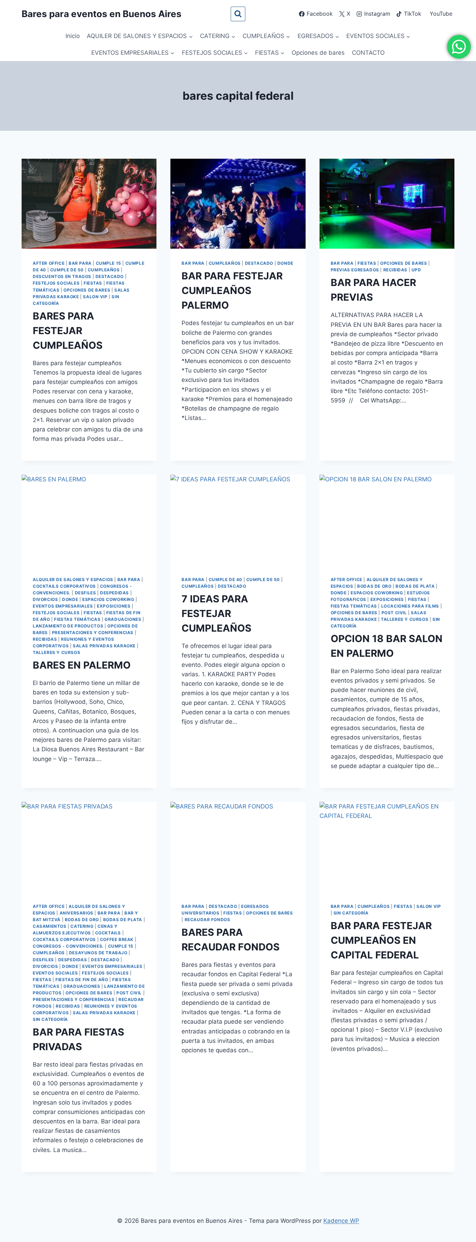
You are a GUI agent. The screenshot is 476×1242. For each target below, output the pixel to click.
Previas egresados (355, 269)
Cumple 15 (108, 263)
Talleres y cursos (56, 652)
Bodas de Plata (415, 586)
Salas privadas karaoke (104, 645)
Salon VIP (95, 296)
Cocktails (108, 932)
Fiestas (93, 283)
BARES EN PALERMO (82, 665)
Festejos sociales (56, 283)
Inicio (73, 35)
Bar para (80, 263)
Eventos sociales (55, 973)
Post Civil (394, 612)
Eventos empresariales (63, 606)
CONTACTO (368, 52)
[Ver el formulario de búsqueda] (238, 14)
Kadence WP (341, 1220)
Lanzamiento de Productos (68, 625)
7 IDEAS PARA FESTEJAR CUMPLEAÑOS (216, 613)
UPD (416, 269)
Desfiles (85, 592)
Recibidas (395, 269)
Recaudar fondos (207, 919)
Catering (81, 926)
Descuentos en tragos (62, 276)
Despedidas (114, 592)
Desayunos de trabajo (98, 952)
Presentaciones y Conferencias (92, 632)
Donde (285, 263)
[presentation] (89, 204)
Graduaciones (123, 619)
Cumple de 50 (67, 269)
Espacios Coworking (108, 599)
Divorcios (45, 599)
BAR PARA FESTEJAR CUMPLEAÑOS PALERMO (232, 290)
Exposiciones (113, 606)
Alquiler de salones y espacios (73, 579)
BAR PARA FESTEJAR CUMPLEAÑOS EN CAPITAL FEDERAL (381, 940)
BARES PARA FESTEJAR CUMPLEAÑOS (67, 330)
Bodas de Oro (374, 586)
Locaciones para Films (410, 606)
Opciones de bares (318, 52)
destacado (109, 276)
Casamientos (50, 926)
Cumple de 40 (225, 579)
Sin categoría (50, 1019)
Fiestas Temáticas (77, 619)
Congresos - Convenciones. (68, 946)
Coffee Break (116, 939)
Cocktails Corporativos (64, 586)
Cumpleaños (104, 269)
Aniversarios (76, 913)
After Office (48, 263)
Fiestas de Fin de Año (81, 979)
